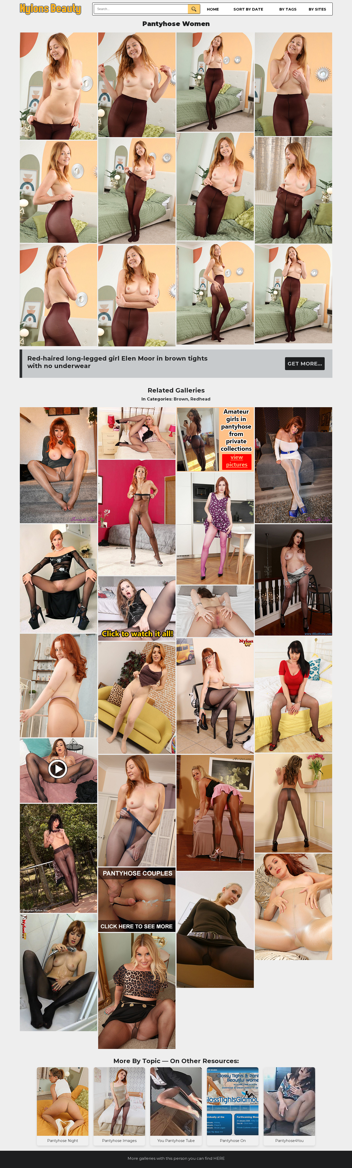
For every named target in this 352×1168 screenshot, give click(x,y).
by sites (317, 9)
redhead (200, 399)
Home (213, 9)
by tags (288, 9)
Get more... (305, 364)
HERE (219, 1158)
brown (181, 399)
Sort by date (248, 9)
